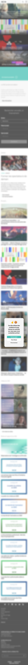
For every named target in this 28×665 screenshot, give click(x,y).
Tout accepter (14, 337)
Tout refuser (14, 340)
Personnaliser (14, 342)
